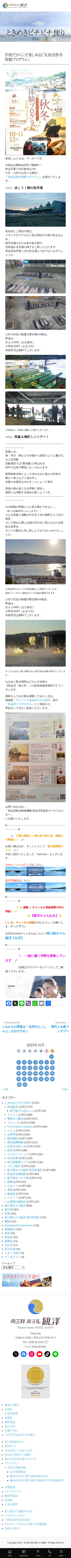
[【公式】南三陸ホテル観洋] (15, 5)
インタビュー (12, 1256)
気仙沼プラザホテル (20, 704)
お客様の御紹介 (16, 1201)
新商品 (9, 1241)
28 (47, 1079)
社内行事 (12, 1158)
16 (19, 1073)
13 (41, 1068)
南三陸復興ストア (17, 1162)
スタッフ (12, 1185)
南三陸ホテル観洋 (15, 1205)
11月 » (65, 1089)
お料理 (11, 1134)
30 (19, 1084)
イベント (12, 1114)
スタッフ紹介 (12, 1253)
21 (47, 1073)
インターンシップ (17, 1154)
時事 (10, 1181)
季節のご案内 (15, 1118)
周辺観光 (12, 1106)
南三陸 (9, 1209)
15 (52, 1068)
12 (35, 1068)
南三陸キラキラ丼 (17, 1177)
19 (35, 1073)
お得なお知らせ (16, 1146)
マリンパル (13, 1122)
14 (47, 1068)
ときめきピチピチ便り (18, 1102)
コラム (11, 1130)
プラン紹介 (13, 1166)
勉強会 (11, 1193)
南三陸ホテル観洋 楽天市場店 (24, 1170)
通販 (7, 1221)
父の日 (9, 1245)
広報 (7, 1213)
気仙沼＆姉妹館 (16, 1174)
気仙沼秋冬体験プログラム (24, 176)
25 (30, 1079)
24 (24, 1079)
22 (52, 1073)
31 (25, 1084)
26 (35, 1079)
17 (24, 1073)
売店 (10, 1150)
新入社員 (10, 1249)
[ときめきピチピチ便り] (27, 1279)
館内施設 (12, 1138)
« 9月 (5, 1089)
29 (52, 1079)
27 (41, 1079)
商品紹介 (10, 1229)
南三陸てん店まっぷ (22, 1110)
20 (41, 1073)
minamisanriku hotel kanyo (19, 1225)
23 (19, 1079)
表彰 (10, 1189)
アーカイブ (8, 1263)
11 (30, 1068)
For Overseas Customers (20, 1126)
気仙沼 (9, 1237)
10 (24, 1068)
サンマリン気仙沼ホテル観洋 (33, 700)
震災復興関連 (15, 1142)
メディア (12, 1197)
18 (30, 1073)
